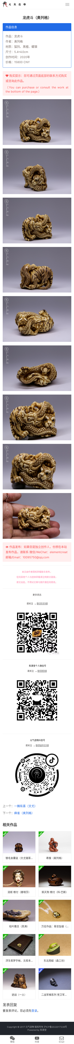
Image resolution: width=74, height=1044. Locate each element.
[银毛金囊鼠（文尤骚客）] (19, 846)
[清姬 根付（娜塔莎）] (19, 881)
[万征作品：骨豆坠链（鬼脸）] (55, 915)
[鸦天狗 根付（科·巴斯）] (55, 881)
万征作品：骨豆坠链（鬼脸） (56, 926)
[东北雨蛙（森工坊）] (55, 949)
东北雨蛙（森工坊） (55, 960)
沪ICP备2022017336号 (55, 1027)
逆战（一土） (19, 994)
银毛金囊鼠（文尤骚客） (19, 857)
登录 (34, 1010)
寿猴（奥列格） (55, 857)
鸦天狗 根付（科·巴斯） (55, 892)
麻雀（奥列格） (24, 813)
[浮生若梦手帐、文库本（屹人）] (19, 949)
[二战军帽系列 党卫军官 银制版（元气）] (55, 983)
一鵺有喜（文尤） (25, 806)
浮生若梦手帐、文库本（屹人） (20, 960)
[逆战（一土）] (19, 983)
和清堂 (43, 1030)
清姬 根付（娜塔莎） (19, 892)
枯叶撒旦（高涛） (19, 926)
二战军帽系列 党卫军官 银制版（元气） (56, 994)
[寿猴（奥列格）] (55, 846)
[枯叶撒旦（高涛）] (19, 915)
